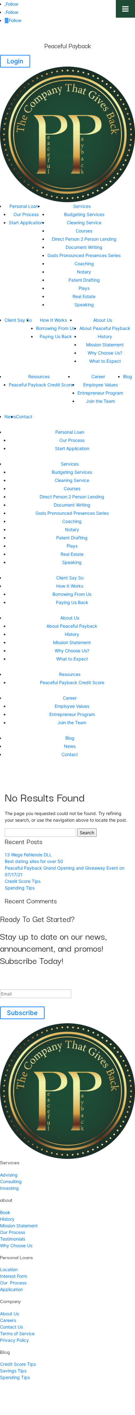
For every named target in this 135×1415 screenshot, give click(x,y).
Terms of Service (17, 1333)
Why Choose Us (16, 1245)
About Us (102, 320)
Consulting (11, 1181)
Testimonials (12, 1239)
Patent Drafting (84, 280)
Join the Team (100, 401)
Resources (39, 376)
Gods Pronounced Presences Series (84, 255)
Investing (9, 1188)
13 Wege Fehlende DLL (28, 854)
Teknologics (99, 1395)
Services (82, 206)
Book (5, 1212)
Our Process (26, 214)
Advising (9, 1174)
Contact (24, 416)
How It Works (53, 320)
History (105, 336)
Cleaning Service (84, 222)
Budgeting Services (84, 214)
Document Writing (84, 247)
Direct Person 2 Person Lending (84, 239)
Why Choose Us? (105, 352)
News (10, 416)
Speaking (84, 304)
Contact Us (11, 1327)
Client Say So (18, 320)
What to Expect (105, 361)
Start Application (26, 222)
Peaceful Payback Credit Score (41, 384)
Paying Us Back (56, 336)
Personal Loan (23, 206)
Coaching (84, 263)
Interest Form (13, 1276)
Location (9, 1269)
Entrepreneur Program (100, 393)
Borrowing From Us (55, 328)
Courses (84, 230)
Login (15, 61)
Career (98, 376)
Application (11, 1289)
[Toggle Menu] (125, 9)
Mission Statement (105, 344)
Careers (8, 1320)
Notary (84, 271)
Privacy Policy (14, 1340)
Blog (127, 376)
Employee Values (100, 384)
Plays (83, 288)
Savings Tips (13, 1370)
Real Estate (84, 296)
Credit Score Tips (22, 881)
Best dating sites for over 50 (34, 861)
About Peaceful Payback (104, 328)
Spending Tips (20, 887)
